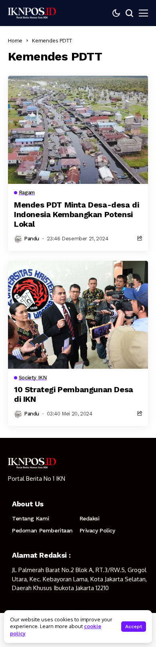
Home (15, 40)
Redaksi (90, 518)
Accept (133, 626)
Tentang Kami (30, 518)
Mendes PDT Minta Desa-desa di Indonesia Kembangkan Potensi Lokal (76, 214)
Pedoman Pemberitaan (42, 530)
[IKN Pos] (32, 13)
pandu (31, 239)
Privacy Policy (97, 530)
